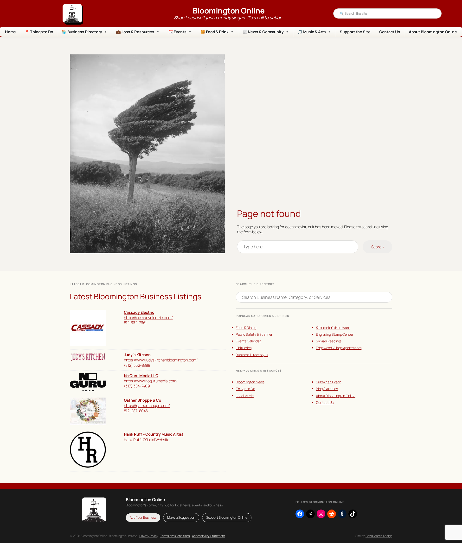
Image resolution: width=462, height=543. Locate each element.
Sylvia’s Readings (328, 341)
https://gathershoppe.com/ (147, 405)
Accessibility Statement (208, 536)
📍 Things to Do (39, 31)
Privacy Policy (148, 536)
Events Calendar (248, 341)
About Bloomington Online (433, 31)
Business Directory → (252, 355)
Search (377, 246)
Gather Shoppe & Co (142, 400)
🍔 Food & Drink (214, 31)
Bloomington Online (228, 10)
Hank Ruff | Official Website (146, 439)
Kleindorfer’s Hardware (333, 327)
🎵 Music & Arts (312, 31)
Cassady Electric (139, 312)
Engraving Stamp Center (334, 334)
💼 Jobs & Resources (135, 31)
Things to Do (245, 388)
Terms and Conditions (175, 536)
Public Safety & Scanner (254, 334)
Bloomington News (250, 382)
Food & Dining (246, 327)
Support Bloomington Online (226, 517)
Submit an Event (328, 382)
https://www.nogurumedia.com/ (151, 381)
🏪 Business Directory (82, 31)
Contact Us (389, 31)
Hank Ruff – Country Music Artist (154, 434)
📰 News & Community (263, 31)
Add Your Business (143, 517)
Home (10, 31)
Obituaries (243, 348)
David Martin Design (379, 536)
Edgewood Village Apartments (338, 348)
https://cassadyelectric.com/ (148, 317)
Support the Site (355, 31)
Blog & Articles (327, 388)
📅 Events (177, 31)
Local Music (245, 395)
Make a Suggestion (181, 517)
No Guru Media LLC (141, 375)
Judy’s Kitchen (137, 354)
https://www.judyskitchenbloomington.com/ (161, 360)
